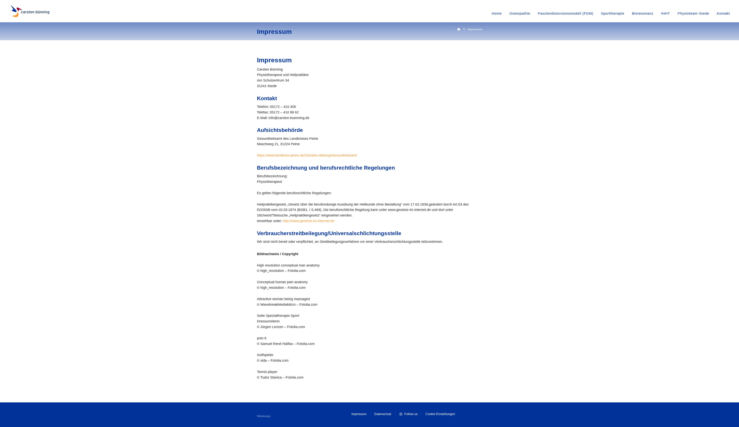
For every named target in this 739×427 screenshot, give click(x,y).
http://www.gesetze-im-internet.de (308, 221)
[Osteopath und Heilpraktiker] (30, 11)
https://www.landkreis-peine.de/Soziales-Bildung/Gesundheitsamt (307, 155)
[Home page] (458, 29)
